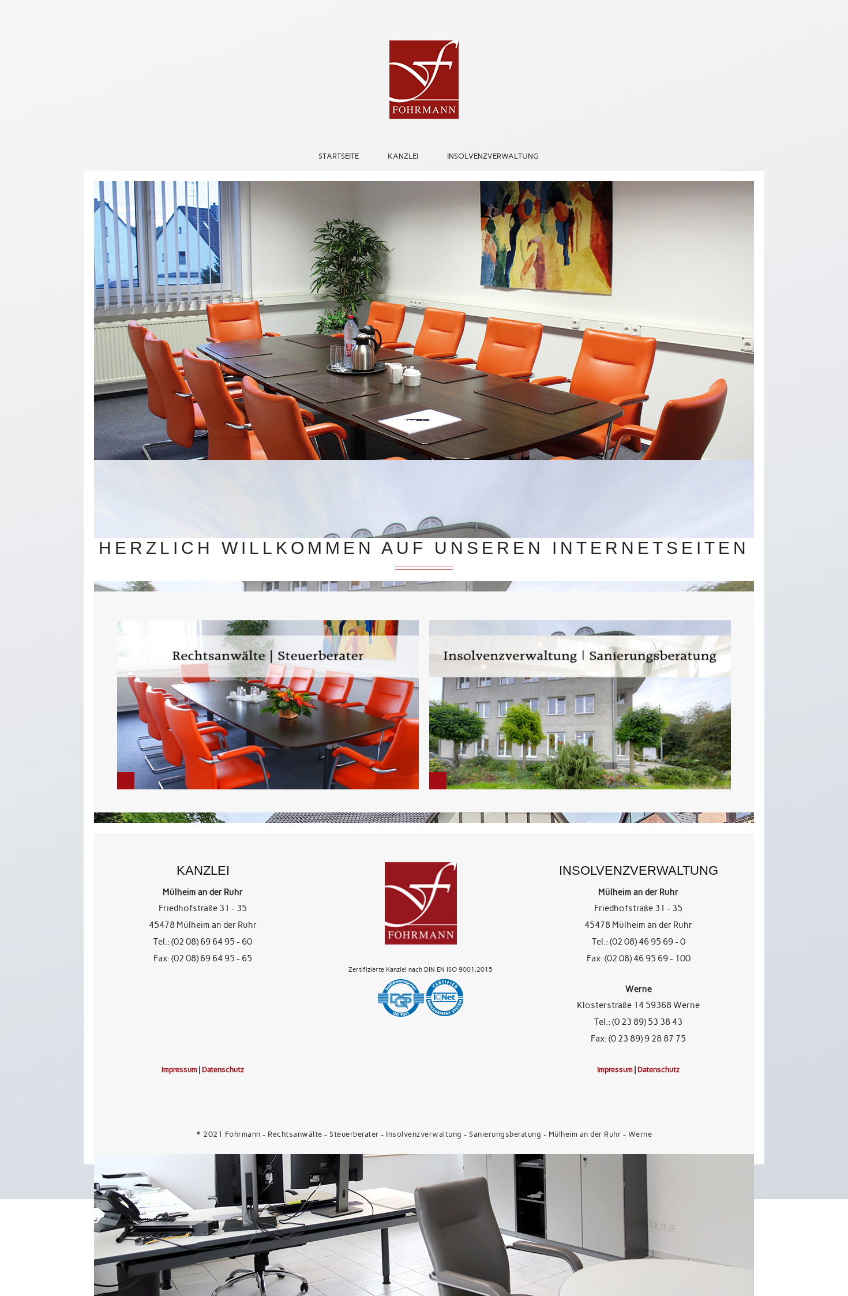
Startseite (338, 156)
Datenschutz (223, 1069)
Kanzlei (403, 156)
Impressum (179, 1069)
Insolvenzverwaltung (492, 156)
